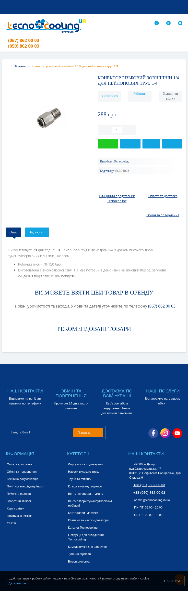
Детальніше (17, 583)
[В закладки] (151, 143)
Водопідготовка (79, 561)
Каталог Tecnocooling (83, 527)
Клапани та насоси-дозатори (88, 520)
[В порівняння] (172, 143)
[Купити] (108, 143)
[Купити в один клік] (130, 143)
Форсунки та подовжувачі (85, 464)
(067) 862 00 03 (162, 306)
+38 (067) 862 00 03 (149, 485)
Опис (13, 232)
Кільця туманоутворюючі (85, 486)
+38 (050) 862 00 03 (149, 493)
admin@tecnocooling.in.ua (151, 500)
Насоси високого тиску (83, 471)
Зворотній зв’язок (19, 501)
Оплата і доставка (19, 464)
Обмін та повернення (22, 471)
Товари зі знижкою (19, 516)
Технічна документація (22, 479)
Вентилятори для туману (85, 494)
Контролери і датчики (83, 513)
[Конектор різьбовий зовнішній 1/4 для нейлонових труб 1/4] (48, 119)
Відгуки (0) (37, 232)
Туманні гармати (79, 554)
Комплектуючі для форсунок (87, 547)
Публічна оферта (19, 494)
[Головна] (7, 66)
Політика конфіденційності (25, 486)
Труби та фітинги (80, 479)
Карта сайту (15, 508)
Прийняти (172, 580)
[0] (155, 27)
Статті (11, 523)
